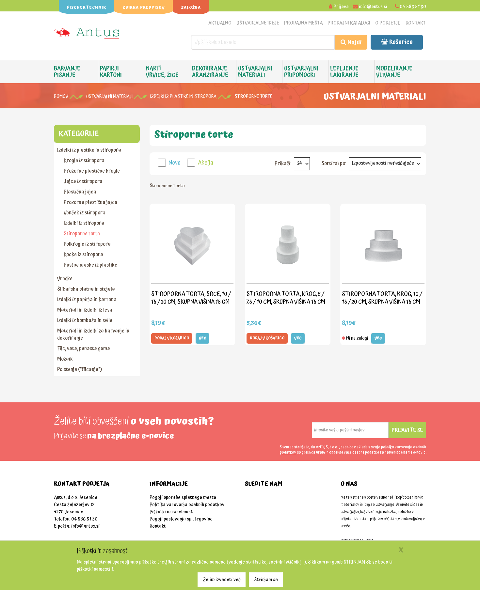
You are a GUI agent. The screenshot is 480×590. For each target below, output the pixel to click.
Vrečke (64, 278)
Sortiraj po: (333, 163)
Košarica (400, 42)
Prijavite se (407, 430)
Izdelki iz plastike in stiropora (183, 96)
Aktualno (220, 23)
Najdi (353, 42)
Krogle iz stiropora (84, 160)
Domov (61, 96)
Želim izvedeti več (222, 580)
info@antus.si (373, 7)
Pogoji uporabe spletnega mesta (183, 497)
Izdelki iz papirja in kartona (87, 299)
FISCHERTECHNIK (86, 8)
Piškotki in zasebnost (171, 512)
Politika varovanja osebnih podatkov (187, 505)
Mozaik (65, 359)
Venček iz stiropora (84, 213)
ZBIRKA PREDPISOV (143, 8)
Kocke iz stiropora (83, 254)
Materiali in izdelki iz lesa (84, 310)
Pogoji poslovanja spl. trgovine (181, 519)
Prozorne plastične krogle (92, 171)
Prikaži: (283, 163)
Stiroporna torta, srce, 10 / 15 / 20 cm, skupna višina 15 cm (191, 297)
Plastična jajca (80, 192)
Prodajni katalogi (349, 23)
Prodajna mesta (303, 23)
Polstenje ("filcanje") (79, 369)
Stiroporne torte (253, 96)
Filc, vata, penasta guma (83, 348)
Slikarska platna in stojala (86, 289)
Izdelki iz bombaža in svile (84, 320)
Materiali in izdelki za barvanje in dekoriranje (93, 334)
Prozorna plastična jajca (91, 202)
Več (202, 338)
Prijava (341, 7)
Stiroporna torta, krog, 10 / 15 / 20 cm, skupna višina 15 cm (382, 297)
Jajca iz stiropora (83, 181)
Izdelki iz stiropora (84, 223)
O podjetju (388, 23)
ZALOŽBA (191, 8)
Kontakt (416, 23)
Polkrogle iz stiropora (87, 244)
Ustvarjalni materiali (109, 96)
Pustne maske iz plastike (90, 265)
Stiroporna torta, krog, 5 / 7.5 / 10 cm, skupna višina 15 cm (286, 297)
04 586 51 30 (413, 7)
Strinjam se (266, 580)
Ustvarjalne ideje (257, 23)
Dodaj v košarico (171, 338)
